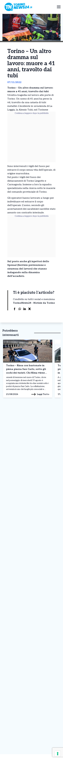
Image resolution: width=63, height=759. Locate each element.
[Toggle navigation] (59, 6)
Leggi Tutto (43, 394)
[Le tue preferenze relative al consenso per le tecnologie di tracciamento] (58, 754)
